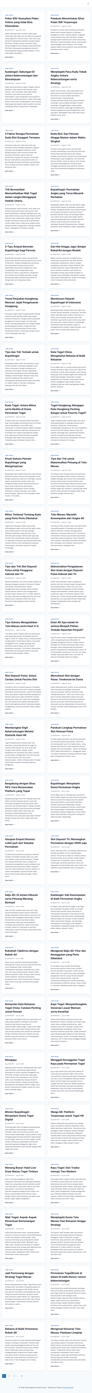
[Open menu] (88, 3)
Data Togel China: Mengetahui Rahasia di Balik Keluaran (68, 355)
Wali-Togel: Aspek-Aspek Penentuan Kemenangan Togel (21, 1221)
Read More (10, 57)
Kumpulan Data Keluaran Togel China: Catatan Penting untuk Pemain (23, 1008)
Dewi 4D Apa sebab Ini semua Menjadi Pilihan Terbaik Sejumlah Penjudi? (67, 626)
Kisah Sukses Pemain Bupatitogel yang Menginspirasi (18, 462)
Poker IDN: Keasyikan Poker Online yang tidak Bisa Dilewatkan (22, 22)
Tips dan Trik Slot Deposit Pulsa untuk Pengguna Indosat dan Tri (21, 570)
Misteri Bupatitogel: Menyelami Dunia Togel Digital (19, 1115)
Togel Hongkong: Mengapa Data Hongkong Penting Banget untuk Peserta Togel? (68, 409)
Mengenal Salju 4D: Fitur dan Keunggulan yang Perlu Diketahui (68, 954)
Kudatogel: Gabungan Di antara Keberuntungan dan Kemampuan (21, 75)
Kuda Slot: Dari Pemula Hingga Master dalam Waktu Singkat (68, 137)
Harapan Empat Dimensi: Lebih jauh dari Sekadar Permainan (20, 843)
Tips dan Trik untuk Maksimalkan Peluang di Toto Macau (69, 462)
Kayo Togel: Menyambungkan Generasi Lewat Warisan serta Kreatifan (69, 1008)
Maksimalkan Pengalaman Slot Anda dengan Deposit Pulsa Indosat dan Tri (67, 570)
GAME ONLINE (9, 15)
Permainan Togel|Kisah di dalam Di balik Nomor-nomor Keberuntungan (68, 1277)
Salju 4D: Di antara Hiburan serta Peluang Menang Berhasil (21, 898)
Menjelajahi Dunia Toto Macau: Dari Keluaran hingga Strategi (68, 1221)
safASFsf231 (10, 30)
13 (21, 1376)
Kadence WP (68, 1387)
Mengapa (11, 1059)
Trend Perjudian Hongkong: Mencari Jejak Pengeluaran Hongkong (21, 302)
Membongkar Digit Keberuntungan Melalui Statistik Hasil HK (19, 731)
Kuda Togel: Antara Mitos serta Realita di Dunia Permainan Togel (20, 409)
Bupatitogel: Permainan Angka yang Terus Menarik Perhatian (67, 193)
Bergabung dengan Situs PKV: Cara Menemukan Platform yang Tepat (20, 787)
